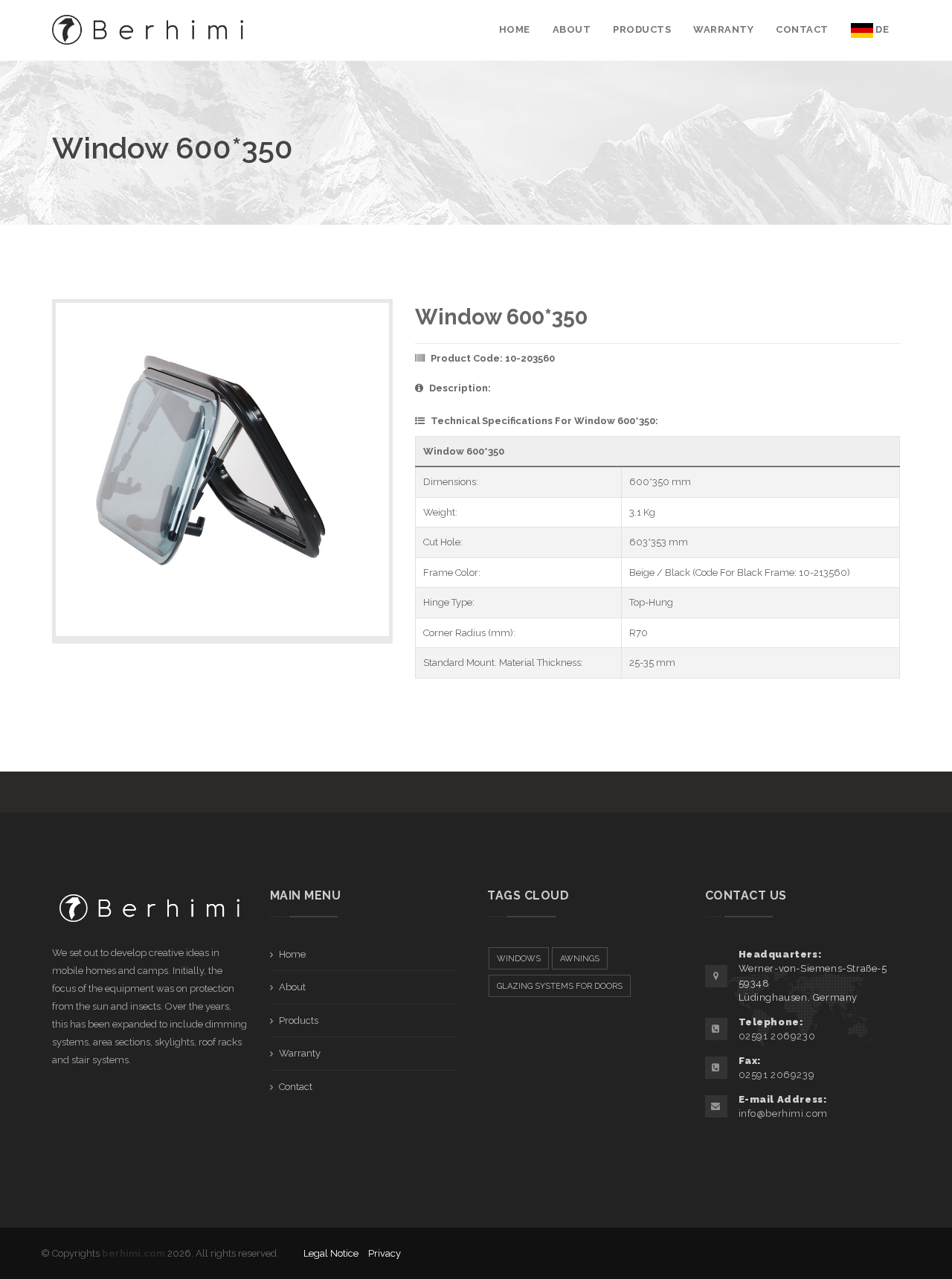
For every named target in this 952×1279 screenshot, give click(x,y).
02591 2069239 (777, 1074)
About (292, 987)
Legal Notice (330, 1253)
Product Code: (493, 358)
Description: (460, 388)
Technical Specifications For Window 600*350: (544, 420)
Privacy (384, 1253)
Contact (295, 1086)
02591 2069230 (777, 1036)
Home (292, 954)
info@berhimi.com (784, 1113)
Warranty (300, 1053)
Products (298, 1020)
